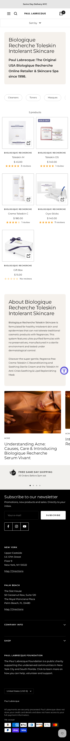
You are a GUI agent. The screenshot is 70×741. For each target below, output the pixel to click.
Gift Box (18, 270)
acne (7, 438)
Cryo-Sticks (52, 213)
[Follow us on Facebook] (8, 526)
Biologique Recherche (18, 153)
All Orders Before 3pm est (32, 475)
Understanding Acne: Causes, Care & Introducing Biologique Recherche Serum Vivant (30, 451)
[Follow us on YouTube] (24, 526)
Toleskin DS (52, 157)
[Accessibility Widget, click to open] (64, 370)
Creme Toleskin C (18, 213)
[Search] (15, 13)
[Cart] (61, 13)
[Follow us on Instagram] (16, 526)
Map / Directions (13, 571)
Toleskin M (18, 157)
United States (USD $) (17, 691)
